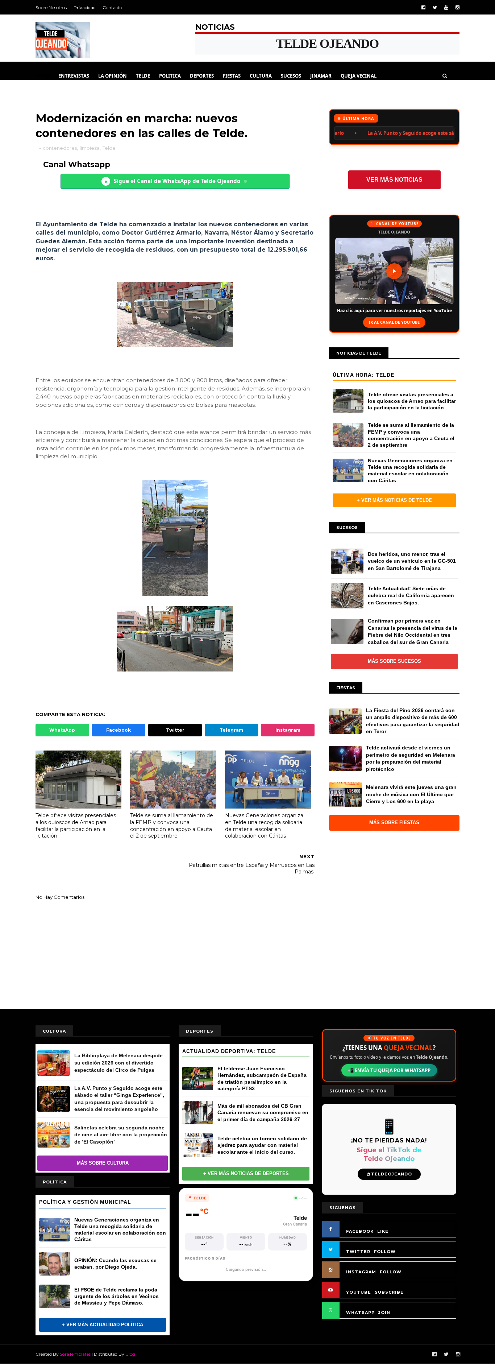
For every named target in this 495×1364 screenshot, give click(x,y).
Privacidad (85, 7)
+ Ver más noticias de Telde (394, 500)
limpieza (90, 148)
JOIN (384, 1312)
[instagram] (457, 7)
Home (43, 76)
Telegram (231, 730)
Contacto (112, 7)
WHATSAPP (360, 1312)
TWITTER (358, 1251)
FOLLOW (385, 1251)
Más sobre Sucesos (394, 661)
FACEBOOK (360, 1231)
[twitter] (435, 7)
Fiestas (232, 76)
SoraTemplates (75, 1354)
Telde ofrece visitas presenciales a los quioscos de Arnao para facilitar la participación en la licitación (76, 825)
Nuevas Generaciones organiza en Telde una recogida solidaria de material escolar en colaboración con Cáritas (264, 825)
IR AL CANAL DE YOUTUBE (394, 322)
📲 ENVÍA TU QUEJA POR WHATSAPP (389, 1070)
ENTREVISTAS (73, 76)
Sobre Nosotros (51, 7)
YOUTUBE (358, 1292)
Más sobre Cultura (103, 1163)
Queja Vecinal (359, 76)
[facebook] (423, 7)
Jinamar (321, 76)
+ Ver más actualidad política (102, 1324)
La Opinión (112, 76)
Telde (143, 76)
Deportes (202, 76)
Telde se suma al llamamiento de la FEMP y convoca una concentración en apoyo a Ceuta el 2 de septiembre (171, 825)
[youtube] (446, 7)
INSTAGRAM (361, 1271)
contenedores (60, 148)
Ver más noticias (394, 180)
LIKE (382, 1231)
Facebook (118, 730)
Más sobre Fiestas (394, 822)
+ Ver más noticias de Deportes (246, 1173)
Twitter (175, 730)
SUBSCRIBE (389, 1292)
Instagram (287, 730)
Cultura (261, 76)
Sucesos (291, 76)
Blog (130, 1354)
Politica (170, 76)
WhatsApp (62, 730)
